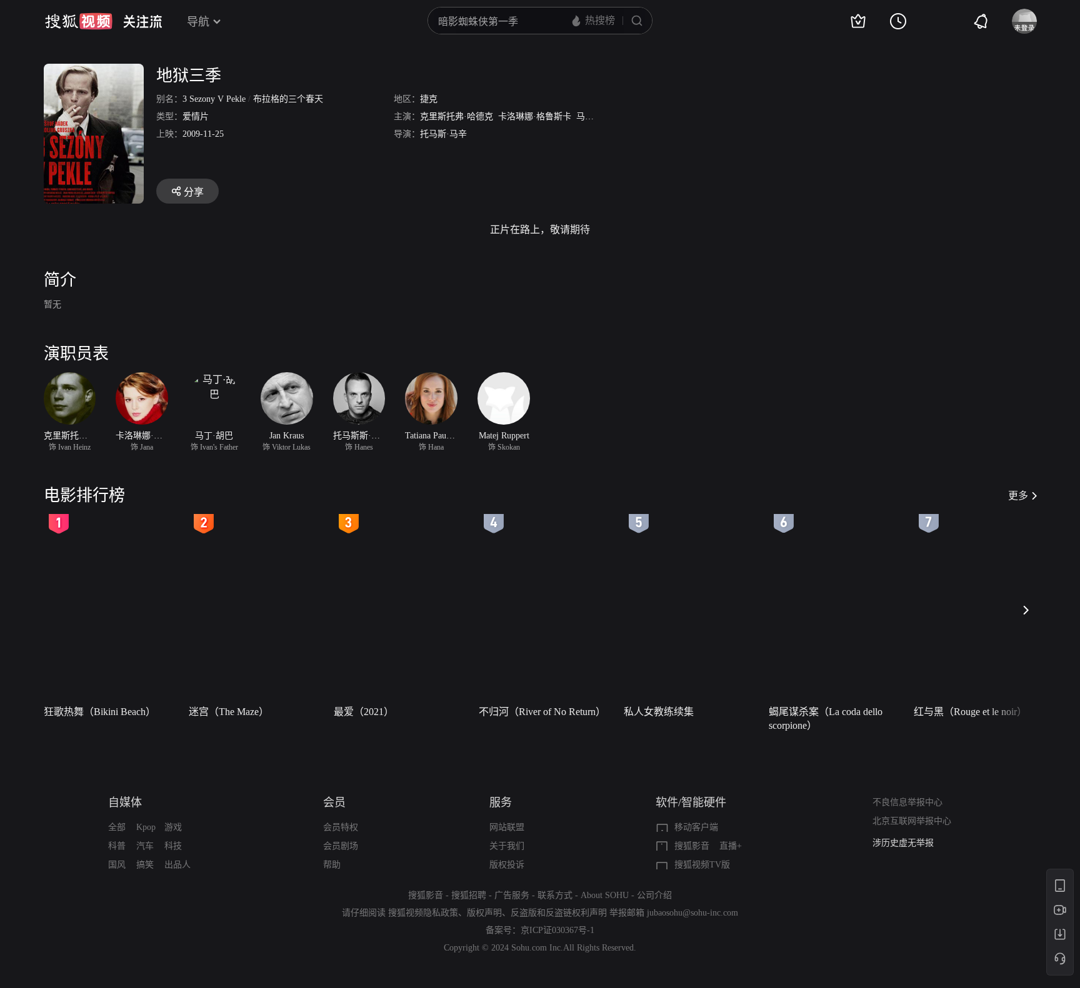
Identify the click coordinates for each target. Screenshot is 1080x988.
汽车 (145, 846)
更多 (1018, 495)
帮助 (332, 864)
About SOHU (605, 895)
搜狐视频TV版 (702, 864)
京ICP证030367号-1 (557, 930)
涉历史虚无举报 (903, 842)
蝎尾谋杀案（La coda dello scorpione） (825, 718)
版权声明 (484, 912)
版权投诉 (506, 864)
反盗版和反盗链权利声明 (559, 912)
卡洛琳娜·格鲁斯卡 (534, 116)
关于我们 (506, 846)
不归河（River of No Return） (542, 711)
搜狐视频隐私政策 (423, 912)
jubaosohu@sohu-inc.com (692, 912)
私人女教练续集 (659, 711)
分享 (194, 192)
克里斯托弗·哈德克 (456, 116)
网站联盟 (506, 827)
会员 (334, 802)
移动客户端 (696, 827)
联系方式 (555, 895)
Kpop (146, 827)
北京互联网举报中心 (911, 821)
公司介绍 (654, 895)
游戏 (173, 827)
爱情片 (195, 116)
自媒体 (125, 802)
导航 (198, 21)
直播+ (730, 846)
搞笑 (145, 864)
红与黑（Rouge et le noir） (970, 711)
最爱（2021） (364, 711)
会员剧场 (340, 846)
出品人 (177, 864)
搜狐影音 (691, 846)
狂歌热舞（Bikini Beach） (100, 711)
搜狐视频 (79, 21)
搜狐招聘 (468, 895)
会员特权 (340, 827)
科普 (117, 846)
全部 (117, 827)
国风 (117, 864)
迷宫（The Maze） (229, 711)
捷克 (429, 99)
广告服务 (511, 895)
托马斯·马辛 (443, 134)
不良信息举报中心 (907, 802)
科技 (173, 846)
